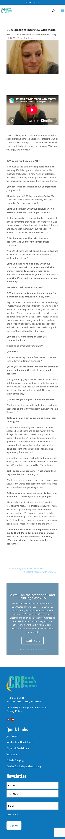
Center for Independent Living (23, 766)
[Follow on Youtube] (12, 719)
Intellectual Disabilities (19, 742)
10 (44, 649)
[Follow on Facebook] (8, 719)
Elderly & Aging (15, 760)
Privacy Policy (14, 711)
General (36, 606)
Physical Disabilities (17, 748)
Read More (32, 641)
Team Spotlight (25, 38)
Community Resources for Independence (29, 34)
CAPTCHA (12, 814)
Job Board (12, 736)
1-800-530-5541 (33, 2)
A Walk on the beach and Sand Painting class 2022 (32, 596)
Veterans (11, 754)
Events (28, 606)
